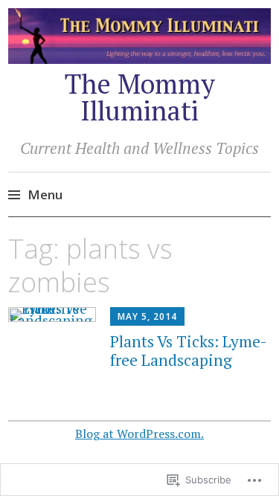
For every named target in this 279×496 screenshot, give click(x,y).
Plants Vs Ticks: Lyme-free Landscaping (188, 350)
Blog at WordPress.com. (139, 433)
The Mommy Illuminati (140, 97)
